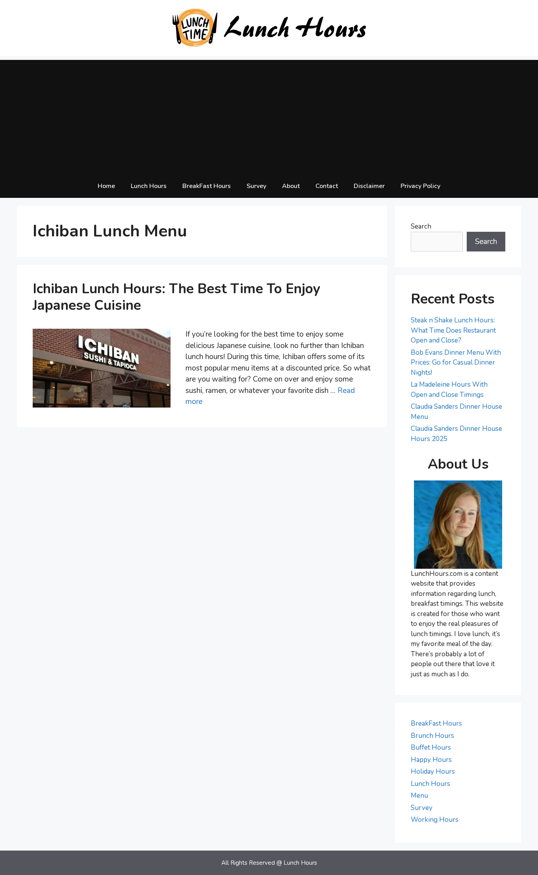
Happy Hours (431, 759)
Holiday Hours (433, 771)
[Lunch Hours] (269, 27)
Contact (326, 186)
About (291, 186)
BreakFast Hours (206, 186)
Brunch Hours (432, 735)
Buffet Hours (431, 747)
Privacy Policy (420, 186)
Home (106, 186)
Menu (419, 795)
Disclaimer (369, 186)
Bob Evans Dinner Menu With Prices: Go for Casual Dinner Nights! (456, 362)
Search (421, 226)
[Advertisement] (269, 115)
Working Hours (434, 819)
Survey (256, 186)
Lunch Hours (149, 186)
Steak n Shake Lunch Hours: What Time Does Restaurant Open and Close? (453, 330)
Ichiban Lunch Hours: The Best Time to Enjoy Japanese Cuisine (176, 297)
